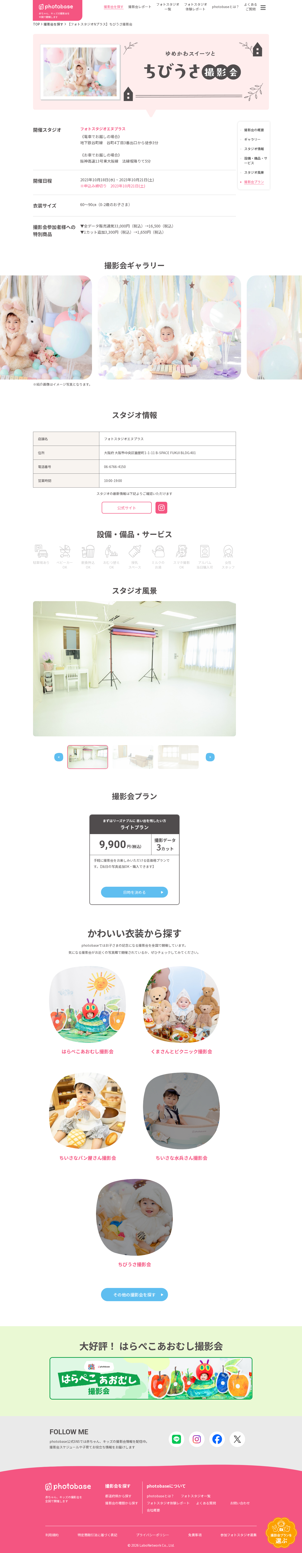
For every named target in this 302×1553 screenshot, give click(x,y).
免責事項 (194, 1534)
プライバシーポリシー (152, 1534)
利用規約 (52, 1534)
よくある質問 (206, 1503)
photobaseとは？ (225, 6)
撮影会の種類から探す (121, 1503)
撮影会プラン (254, 181)
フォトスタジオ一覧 (167, 6)
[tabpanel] (134, 668)
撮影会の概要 (254, 129)
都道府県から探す (118, 1496)
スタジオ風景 (254, 172)
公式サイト (126, 508)
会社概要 (153, 1510)
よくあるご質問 (250, 6)
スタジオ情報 (254, 148)
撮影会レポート (139, 6)
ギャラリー (252, 139)
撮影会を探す (114, 6)
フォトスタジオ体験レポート (195, 6)
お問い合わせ (240, 1503)
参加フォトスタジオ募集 (238, 1534)
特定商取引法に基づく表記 (97, 1534)
